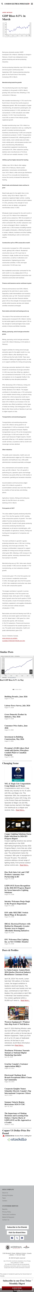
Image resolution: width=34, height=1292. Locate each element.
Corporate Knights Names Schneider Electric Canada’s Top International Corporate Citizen (18, 1091)
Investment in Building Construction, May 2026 (14, 738)
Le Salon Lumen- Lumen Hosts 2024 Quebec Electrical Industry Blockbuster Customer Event (18, 972)
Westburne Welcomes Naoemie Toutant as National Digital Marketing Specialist (17, 1052)
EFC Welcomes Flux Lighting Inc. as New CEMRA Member (17, 940)
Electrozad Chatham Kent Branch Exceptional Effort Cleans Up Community (18, 1077)
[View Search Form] (2, 3)
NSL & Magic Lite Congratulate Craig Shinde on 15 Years (18, 784)
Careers (4, 1200)
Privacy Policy (6, 1212)
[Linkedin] (22, 1238)
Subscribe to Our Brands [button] (17, 1227)
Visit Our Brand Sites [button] (17, 1232)
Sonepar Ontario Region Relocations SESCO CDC (15, 1103)
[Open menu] (32, 3)
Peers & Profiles (10, 950)
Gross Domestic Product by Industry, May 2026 (16, 715)
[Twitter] (17, 1238)
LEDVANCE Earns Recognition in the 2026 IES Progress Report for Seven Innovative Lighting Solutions (18, 889)
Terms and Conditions (9, 1214)
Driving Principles (7, 1195)
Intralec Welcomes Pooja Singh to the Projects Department (17, 902)
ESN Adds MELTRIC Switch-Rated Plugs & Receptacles (17, 913)
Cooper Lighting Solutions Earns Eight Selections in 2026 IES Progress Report (18, 836)
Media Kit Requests (8, 1217)
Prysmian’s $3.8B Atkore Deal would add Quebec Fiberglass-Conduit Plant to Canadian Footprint (17, 751)
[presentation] (17, 667)
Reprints (4, 1209)
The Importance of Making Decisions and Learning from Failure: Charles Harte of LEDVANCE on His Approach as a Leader (18, 1118)
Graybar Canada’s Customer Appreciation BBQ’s (16, 1065)
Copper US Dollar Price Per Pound (16, 1132)
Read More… (20, 810)
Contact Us (5, 1220)
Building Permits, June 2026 (16, 696)
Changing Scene (10, 763)
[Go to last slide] (3, 672)
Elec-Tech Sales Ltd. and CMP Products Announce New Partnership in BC (17, 874)
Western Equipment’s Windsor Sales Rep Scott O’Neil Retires (17, 1023)
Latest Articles (7, 12)
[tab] (13, 689)
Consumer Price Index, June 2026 (16, 727)
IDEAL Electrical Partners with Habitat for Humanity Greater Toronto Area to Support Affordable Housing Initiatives (17, 927)
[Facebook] (12, 1238)
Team (4, 1198)
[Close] (32, 1280)
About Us (5, 1193)
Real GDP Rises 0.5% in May (12, 680)
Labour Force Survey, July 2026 (17, 705)
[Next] (30, 672)
